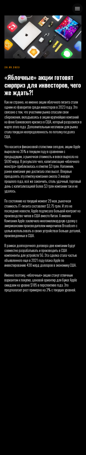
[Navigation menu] (77, 8)
